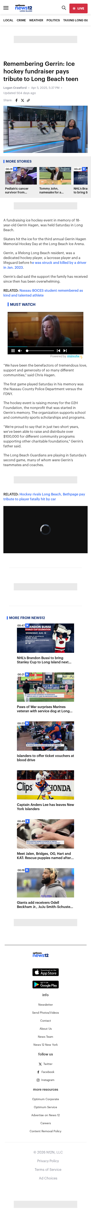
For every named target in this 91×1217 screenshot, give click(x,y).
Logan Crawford (15, 87)
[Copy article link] (28, 100)
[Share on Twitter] (22, 100)
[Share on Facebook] (16, 100)
